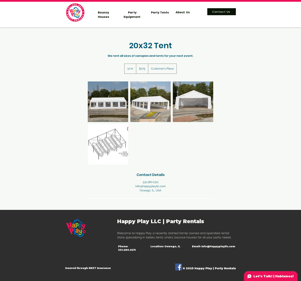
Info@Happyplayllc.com (218, 246)
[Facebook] (178, 267)
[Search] (232, 12)
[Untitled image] (108, 101)
